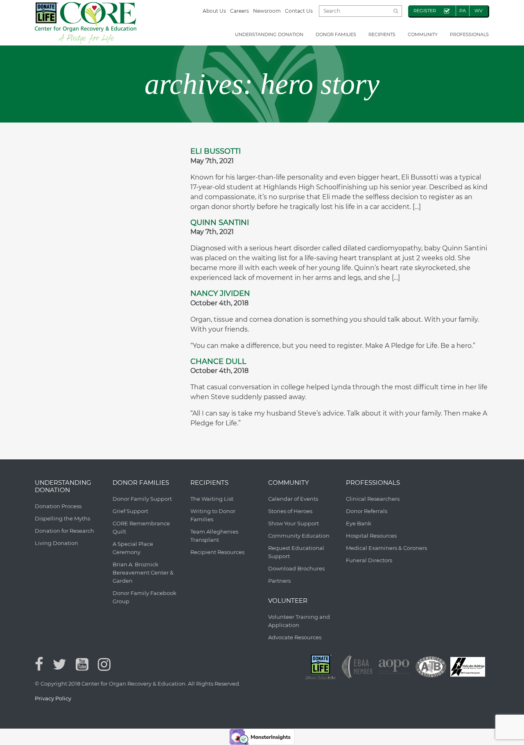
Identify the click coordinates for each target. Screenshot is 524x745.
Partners (279, 580)
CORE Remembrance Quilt (141, 527)
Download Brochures (296, 568)
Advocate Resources (294, 637)
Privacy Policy (53, 698)
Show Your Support (293, 523)
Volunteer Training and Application (299, 620)
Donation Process (58, 506)
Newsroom (267, 11)
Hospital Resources (371, 535)
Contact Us (299, 11)
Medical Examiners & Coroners (386, 548)
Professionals (469, 34)
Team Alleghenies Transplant (214, 535)
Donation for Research (64, 530)
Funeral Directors (369, 560)
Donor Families (336, 34)
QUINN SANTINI (219, 222)
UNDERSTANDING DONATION (269, 34)
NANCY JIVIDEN (220, 293)
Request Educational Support (296, 552)
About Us (214, 11)
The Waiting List (211, 498)
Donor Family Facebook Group (144, 597)
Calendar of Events (293, 498)
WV (478, 11)
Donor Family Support (142, 498)
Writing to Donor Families (212, 515)
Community (423, 34)
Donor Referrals (366, 511)
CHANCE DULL (218, 361)
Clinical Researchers (373, 498)
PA (462, 11)
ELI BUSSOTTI (215, 151)
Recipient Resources (217, 552)
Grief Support (130, 511)
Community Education (299, 535)
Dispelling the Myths (62, 518)
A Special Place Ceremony (133, 548)
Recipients (381, 34)
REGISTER (424, 11)
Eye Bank (358, 523)
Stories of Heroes (290, 511)
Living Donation (56, 543)
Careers (239, 11)
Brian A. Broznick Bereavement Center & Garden (143, 572)
